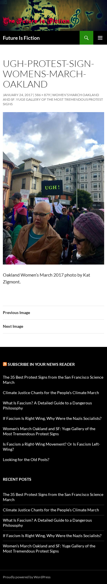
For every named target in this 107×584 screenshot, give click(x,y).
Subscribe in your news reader (41, 364)
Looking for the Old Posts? (26, 459)
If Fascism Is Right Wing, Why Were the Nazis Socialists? (52, 418)
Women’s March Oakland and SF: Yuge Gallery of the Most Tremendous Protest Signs (53, 99)
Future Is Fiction (21, 38)
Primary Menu (100, 38)
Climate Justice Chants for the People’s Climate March (51, 392)
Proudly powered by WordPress (27, 577)
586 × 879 (42, 95)
